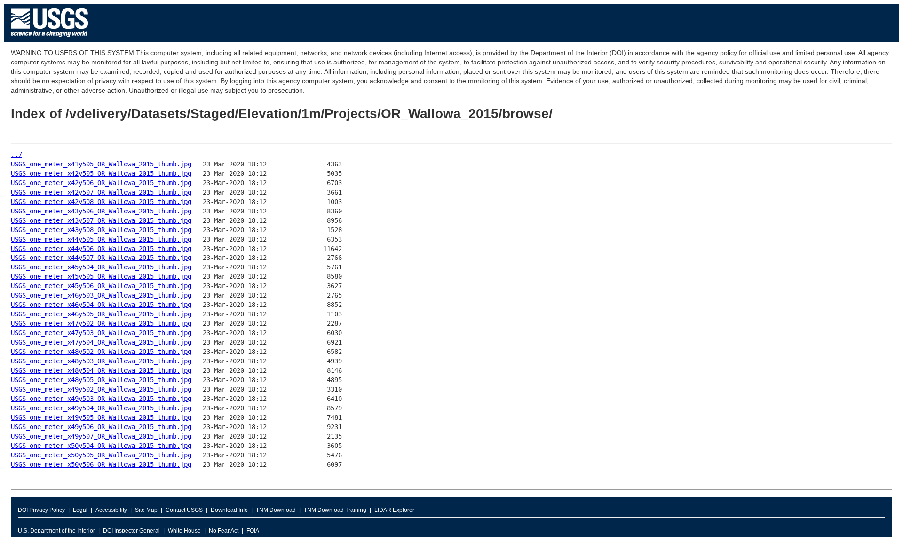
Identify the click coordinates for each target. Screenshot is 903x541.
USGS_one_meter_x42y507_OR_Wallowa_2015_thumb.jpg (101, 192)
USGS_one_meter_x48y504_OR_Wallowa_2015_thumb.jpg (101, 370)
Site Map (146, 510)
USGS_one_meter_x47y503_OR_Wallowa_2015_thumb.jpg (101, 333)
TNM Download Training (335, 510)
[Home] (49, 39)
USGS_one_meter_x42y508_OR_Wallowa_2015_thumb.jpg (101, 201)
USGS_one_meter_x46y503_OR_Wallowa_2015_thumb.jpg (101, 295)
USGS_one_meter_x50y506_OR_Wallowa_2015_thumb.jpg (101, 464)
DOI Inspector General (131, 530)
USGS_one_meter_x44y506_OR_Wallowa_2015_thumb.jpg (101, 248)
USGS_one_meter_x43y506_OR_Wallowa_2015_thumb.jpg (101, 211)
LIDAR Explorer (394, 510)
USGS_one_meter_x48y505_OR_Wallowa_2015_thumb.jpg (101, 380)
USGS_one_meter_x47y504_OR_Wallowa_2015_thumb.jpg (101, 342)
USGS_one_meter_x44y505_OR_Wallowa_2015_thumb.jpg (101, 239)
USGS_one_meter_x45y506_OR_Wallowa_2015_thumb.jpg (101, 286)
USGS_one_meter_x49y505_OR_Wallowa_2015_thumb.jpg (101, 417)
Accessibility (111, 510)
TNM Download (276, 510)
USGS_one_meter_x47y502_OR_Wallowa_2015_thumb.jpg (101, 323)
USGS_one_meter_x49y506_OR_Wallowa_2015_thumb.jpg (101, 427)
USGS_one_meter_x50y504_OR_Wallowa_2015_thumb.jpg (101, 445)
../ (16, 154)
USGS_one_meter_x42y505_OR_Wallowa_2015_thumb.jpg (101, 173)
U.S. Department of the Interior (56, 530)
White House (184, 530)
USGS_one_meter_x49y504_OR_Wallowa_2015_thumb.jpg (101, 408)
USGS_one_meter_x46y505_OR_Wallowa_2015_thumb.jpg (101, 314)
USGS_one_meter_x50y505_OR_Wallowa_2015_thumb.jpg (101, 455)
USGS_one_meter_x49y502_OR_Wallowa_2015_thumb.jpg (101, 389)
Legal (80, 510)
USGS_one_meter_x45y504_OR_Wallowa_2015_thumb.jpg (101, 267)
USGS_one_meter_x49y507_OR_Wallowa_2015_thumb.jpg (101, 436)
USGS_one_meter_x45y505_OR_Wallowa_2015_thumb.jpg (101, 276)
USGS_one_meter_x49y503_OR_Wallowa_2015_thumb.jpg (101, 398)
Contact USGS (184, 510)
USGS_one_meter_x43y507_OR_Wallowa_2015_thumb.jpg (101, 220)
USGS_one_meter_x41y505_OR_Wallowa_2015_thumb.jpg (101, 164)
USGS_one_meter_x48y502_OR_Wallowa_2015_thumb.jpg (101, 351)
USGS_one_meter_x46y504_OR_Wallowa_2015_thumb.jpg (101, 304)
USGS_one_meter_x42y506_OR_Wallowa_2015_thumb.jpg (101, 183)
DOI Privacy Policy (41, 510)
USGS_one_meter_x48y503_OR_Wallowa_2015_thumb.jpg (101, 361)
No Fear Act (223, 530)
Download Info (229, 510)
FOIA (252, 530)
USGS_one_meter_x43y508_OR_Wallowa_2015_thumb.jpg (101, 230)
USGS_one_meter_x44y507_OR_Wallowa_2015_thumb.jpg (101, 257)
